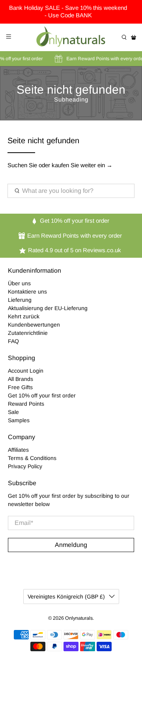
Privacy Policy (25, 466)
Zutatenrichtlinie (28, 333)
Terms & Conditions (32, 458)
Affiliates (18, 450)
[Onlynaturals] (71, 37)
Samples (19, 420)
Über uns (19, 283)
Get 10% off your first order (42, 395)
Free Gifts (20, 387)
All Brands (20, 379)
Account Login (25, 371)
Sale (13, 412)
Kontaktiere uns (27, 291)
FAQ (13, 341)
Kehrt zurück (23, 316)
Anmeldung (71, 544)
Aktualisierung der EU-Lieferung (48, 308)
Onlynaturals (79, 618)
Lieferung (20, 300)
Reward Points (26, 404)
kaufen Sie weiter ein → (82, 165)
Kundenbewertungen (34, 324)
